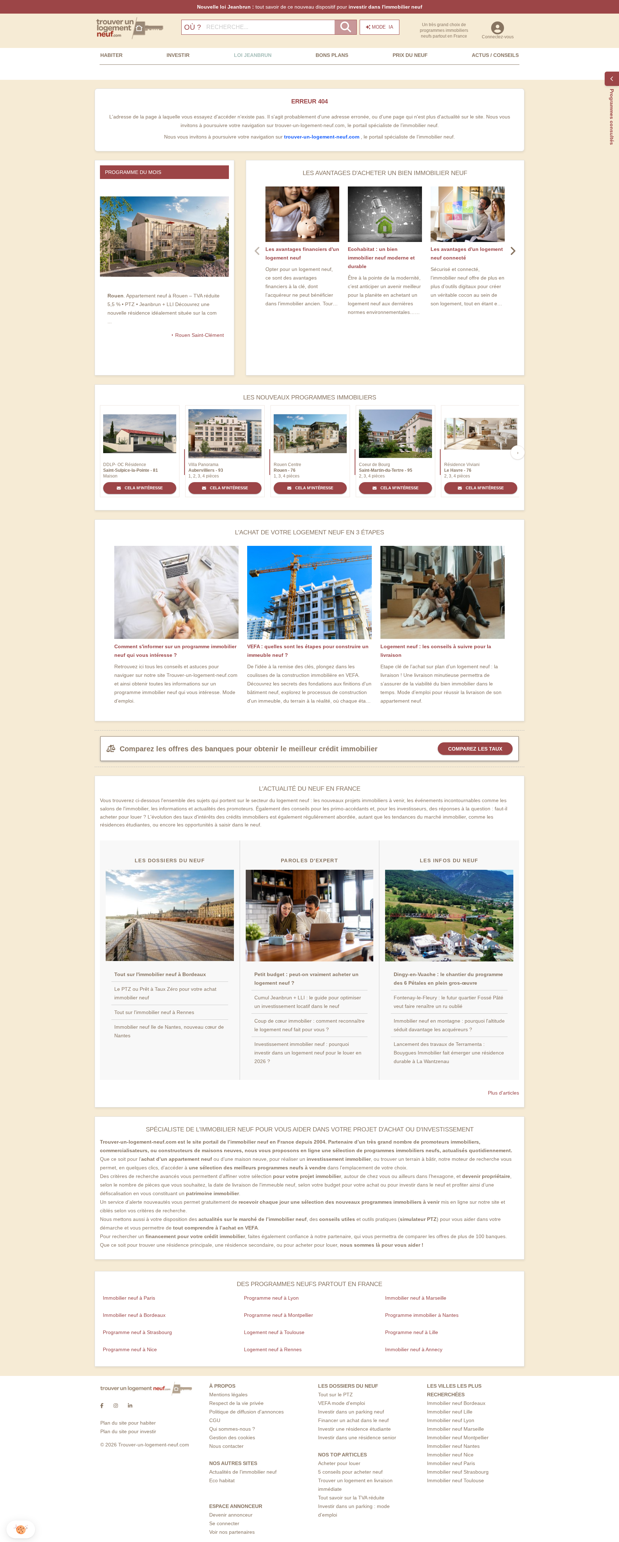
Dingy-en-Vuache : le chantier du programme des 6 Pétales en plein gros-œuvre (448, 978)
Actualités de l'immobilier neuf (243, 1472)
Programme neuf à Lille (411, 1332)
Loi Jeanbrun (253, 55)
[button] (20, 1530)
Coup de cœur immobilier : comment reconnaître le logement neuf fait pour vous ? (309, 1025)
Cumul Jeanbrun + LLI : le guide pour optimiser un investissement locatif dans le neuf (307, 1002)
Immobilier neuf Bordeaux (456, 1403)
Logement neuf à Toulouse (274, 1332)
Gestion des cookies (232, 1437)
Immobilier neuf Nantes (453, 1446)
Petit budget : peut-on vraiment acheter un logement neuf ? (306, 978)
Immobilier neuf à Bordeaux (134, 1315)
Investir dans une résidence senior (357, 1437)
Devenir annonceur (231, 1515)
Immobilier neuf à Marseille (415, 1298)
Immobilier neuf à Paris (129, 1298)
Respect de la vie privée (236, 1403)
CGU (214, 1420)
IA (382, 27)
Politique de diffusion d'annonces (246, 1412)
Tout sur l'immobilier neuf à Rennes (154, 1012)
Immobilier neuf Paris (451, 1463)
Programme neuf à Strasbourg (137, 1332)
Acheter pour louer (339, 1463)
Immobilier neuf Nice (450, 1455)
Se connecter (224, 1523)
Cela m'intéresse (143, 488)
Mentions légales (228, 1394)
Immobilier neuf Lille (449, 1412)
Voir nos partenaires (232, 1532)
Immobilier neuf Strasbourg (458, 1472)
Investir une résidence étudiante (354, 1429)
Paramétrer (45, 1506)
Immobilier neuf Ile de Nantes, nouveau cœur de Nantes (169, 1031)
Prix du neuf (410, 55)
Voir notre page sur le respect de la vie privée (58, 1482)
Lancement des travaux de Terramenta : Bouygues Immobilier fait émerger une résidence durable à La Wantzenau (449, 1052)
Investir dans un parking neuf (351, 1412)
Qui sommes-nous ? (232, 1429)
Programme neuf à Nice (130, 1349)
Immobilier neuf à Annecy (413, 1349)
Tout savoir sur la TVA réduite (351, 1497)
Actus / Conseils (495, 55)
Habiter (111, 55)
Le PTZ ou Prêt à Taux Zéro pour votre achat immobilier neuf (165, 993)
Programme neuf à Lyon (271, 1298)
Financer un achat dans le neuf (353, 1420)
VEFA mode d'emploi (341, 1403)
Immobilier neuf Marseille (455, 1429)
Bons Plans (332, 55)
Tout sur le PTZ (335, 1394)
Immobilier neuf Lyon (450, 1420)
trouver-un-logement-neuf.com (322, 137)
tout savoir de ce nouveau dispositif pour (309, 7)
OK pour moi (120, 1506)
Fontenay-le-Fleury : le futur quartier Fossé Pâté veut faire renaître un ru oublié (448, 1002)
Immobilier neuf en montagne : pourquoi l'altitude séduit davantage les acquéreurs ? (449, 1025)
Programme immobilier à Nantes (422, 1315)
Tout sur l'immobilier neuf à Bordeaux (160, 974)
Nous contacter (226, 1446)
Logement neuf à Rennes (273, 1349)
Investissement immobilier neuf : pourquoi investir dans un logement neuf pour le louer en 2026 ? (307, 1052)
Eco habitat (222, 1480)
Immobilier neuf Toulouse (455, 1480)
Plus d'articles (503, 1093)
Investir (178, 55)
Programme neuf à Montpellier (278, 1315)
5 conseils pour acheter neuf (350, 1472)
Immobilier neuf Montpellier (458, 1437)
